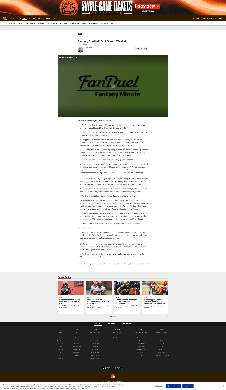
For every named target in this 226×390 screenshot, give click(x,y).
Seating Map (95, 346)
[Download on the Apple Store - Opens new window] (106, 368)
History (60, 355)
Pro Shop (162, 340)
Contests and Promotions (141, 332)
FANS (141, 329)
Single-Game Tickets (95, 332)
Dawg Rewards (140, 352)
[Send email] (142, 49)
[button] (113, 86)
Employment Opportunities (162, 355)
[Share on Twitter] (138, 49)
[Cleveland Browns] (113, 376)
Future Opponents (117, 337)
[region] (113, 386)
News (76, 332)
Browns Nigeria (162, 337)
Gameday (141, 335)
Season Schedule (117, 332)
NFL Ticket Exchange (95, 355)
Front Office (60, 352)
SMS (162, 346)
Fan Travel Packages (95, 358)
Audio (76, 340)
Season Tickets (95, 335)
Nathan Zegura (88, 47)
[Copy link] (145, 48)
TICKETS (95, 329)
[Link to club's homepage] (5, 18)
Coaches (60, 335)
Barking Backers (141, 349)
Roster (60, 332)
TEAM (60, 329)
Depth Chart (60, 337)
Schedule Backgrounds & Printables (117, 335)
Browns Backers (141, 343)
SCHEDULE (117, 329)
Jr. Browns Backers (140, 346)
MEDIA (76, 329)
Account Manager (95, 337)
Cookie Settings (159, 386)
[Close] (223, 386)
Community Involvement (162, 332)
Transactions (60, 343)
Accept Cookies (188, 386)
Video (76, 335)
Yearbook (60, 358)
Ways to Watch (76, 352)
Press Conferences (76, 346)
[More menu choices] (54, 18)
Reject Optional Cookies (173, 386)
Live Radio (76, 343)
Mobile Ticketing (95, 349)
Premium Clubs (95, 343)
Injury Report (60, 340)
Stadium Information (162, 352)
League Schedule (117, 340)
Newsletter (162, 343)
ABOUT (162, 329)
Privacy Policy (84, 388)
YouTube (77, 355)
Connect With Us (162, 349)
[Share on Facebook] (135, 49)
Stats (60, 346)
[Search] (194, 18)
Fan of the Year (140, 337)
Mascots (141, 340)
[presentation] (167, 317)
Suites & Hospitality (95, 340)
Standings (60, 349)
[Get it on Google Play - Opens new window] (118, 369)
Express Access (95, 352)
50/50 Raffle (141, 355)
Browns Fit (162, 335)
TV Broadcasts (76, 349)
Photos (76, 337)
